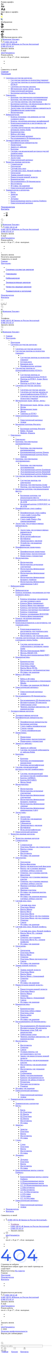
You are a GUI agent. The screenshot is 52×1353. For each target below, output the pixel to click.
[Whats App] (7, 216)
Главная (4, 72)
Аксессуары (16, 158)
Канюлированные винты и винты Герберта (28, 201)
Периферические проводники (23, 110)
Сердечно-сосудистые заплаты (23, 87)
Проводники (16, 145)
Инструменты (16, 184)
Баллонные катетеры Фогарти (23, 93)
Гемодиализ (11, 95)
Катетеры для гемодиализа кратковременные (29, 97)
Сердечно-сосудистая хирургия (19, 78)
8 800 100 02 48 (11, 42)
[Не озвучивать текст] (2, 35)
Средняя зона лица (18, 168)
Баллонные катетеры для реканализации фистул (30, 104)
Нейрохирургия (12, 115)
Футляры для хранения (20, 186)
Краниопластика (17, 132)
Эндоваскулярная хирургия (17, 140)
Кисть (13, 192)
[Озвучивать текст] (2, 32)
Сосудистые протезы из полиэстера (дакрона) (29, 80)
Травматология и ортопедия (17, 190)
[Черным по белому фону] (1, 15)
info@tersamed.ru (8, 53)
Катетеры (15, 149)
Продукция (6, 74)
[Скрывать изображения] (2, 27)
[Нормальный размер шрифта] (2, 7)
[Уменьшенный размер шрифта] (2, 4)
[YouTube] (7, 213)
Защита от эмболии (19, 147)
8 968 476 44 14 (7, 46)
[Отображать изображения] (2, 24)
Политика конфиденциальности (14, 1331)
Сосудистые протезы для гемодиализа (26, 102)
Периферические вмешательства (24, 143)
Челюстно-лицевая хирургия (18, 162)
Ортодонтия (16, 166)
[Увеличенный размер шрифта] (3, 10)
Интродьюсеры (17, 112)
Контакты (5, 209)
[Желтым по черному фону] (1, 17)
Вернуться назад (8, 1271)
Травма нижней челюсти (21, 175)
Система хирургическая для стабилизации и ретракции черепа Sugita (29, 128)
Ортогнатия (15, 173)
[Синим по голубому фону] (1, 20)
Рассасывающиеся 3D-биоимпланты (26, 138)
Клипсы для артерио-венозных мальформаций (30, 121)
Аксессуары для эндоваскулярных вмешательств (31, 108)
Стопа (13, 196)
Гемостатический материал (22, 91)
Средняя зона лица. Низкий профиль (26, 171)
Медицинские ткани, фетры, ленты (25, 89)
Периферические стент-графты (23, 106)
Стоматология (16, 164)
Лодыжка (14, 199)
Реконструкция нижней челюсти (24, 177)
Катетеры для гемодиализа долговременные (29, 99)
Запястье (14, 194)
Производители (8, 207)
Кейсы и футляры (18, 134)
